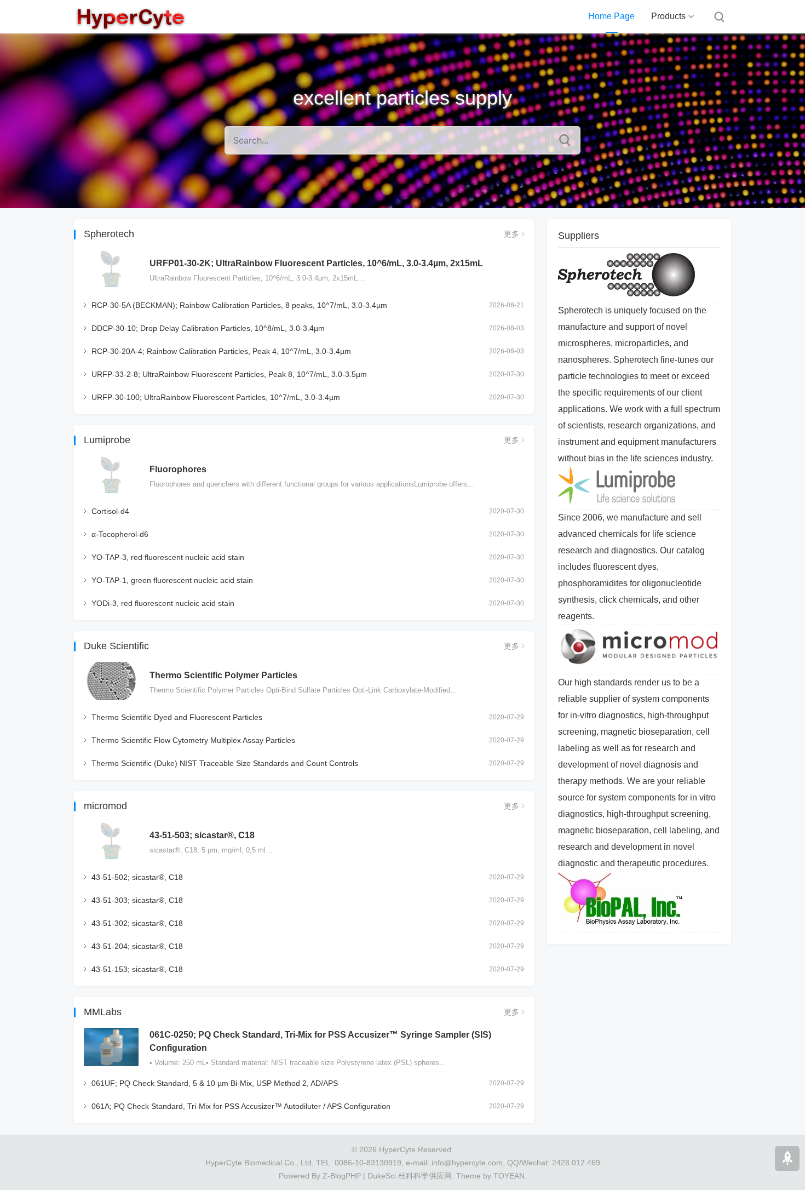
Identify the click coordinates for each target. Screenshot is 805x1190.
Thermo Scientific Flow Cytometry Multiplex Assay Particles (193, 740)
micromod (105, 805)
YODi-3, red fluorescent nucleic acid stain (162, 603)
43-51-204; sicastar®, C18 (137, 946)
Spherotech (109, 233)
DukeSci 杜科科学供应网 (409, 1175)
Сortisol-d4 (110, 511)
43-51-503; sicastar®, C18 (202, 835)
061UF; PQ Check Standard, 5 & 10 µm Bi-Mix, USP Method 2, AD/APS (214, 1083)
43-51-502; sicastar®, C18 (137, 877)
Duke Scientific (116, 645)
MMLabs (103, 1011)
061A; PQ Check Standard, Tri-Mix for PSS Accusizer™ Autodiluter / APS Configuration (240, 1106)
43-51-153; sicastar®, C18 (137, 969)
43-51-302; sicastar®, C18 (137, 923)
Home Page (611, 16)
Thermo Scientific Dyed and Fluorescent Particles (176, 717)
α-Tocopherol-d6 (119, 534)
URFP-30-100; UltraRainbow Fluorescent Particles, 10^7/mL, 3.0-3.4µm (215, 397)
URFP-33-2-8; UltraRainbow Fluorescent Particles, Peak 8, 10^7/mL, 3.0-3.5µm (229, 374)
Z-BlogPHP (342, 1175)
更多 (511, 234)
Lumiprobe (107, 439)
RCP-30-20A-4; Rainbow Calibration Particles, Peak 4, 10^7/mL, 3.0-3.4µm (221, 351)
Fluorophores (178, 469)
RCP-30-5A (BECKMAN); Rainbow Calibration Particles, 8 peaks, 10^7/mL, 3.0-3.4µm (239, 305)
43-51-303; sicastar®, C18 (137, 900)
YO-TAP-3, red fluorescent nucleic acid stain (167, 557)
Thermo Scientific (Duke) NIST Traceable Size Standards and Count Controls (224, 763)
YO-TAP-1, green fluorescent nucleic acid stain (172, 580)
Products (668, 16)
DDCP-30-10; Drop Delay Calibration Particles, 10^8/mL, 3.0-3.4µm (208, 328)
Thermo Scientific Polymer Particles (223, 675)
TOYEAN (509, 1175)
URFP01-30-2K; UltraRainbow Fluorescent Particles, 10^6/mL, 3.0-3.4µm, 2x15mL (316, 263)
